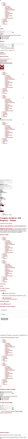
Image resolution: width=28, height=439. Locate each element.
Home (4, 2)
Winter (6, 16)
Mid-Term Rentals (9, 13)
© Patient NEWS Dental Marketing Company (9, 337)
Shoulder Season (8, 15)
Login (2, 33)
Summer (7, 14)
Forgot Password (13, 396)
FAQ (4, 22)
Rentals (4, 5)
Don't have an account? (5, 396)
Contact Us (5, 23)
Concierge (5, 20)
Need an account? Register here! (6, 35)
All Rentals (7, 6)
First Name (3, 314)
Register (2, 52)
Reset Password (4, 60)
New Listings (8, 7)
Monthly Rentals (8, 8)
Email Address (4, 310)
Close (1, 210)
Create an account (18, 411)
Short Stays (7, 12)
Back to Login (3, 53)
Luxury (6, 11)
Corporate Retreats (9, 18)
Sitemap (1, 286)
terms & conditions (10, 48)
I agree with (7, 48)
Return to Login (3, 61)
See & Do (5, 19)
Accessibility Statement (5, 288)
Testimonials (5, 21)
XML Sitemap (3, 283)
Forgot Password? (17, 35)
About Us (5, 3)
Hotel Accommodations (10, 9)
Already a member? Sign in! (6, 412)
